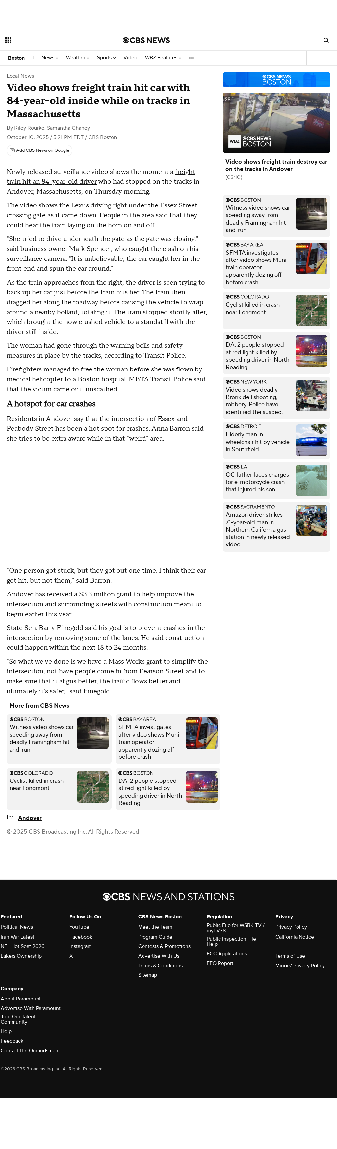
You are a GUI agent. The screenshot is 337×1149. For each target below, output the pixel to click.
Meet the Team (155, 927)
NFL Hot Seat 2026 (22, 946)
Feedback (12, 1041)
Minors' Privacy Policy (300, 965)
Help (6, 1031)
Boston (16, 58)
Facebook (80, 937)
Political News (17, 927)
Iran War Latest (17, 937)
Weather (76, 58)
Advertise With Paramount (31, 1008)
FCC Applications (227, 953)
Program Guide (155, 937)
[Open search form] (326, 40)
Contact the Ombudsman (29, 1050)
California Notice (294, 937)
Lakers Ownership (21, 956)
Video (130, 58)
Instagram (80, 946)
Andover (30, 818)
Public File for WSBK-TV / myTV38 (236, 928)
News (48, 58)
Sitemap (147, 975)
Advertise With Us (158, 956)
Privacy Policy (291, 927)
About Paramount (21, 998)
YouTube (79, 927)
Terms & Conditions (160, 965)
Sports (105, 58)
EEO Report (220, 963)
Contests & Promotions (164, 946)
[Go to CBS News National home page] (146, 40)
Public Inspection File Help (231, 941)
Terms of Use (290, 956)
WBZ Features (162, 58)
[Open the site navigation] (52, 40)
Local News (20, 76)
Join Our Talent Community (18, 1019)
